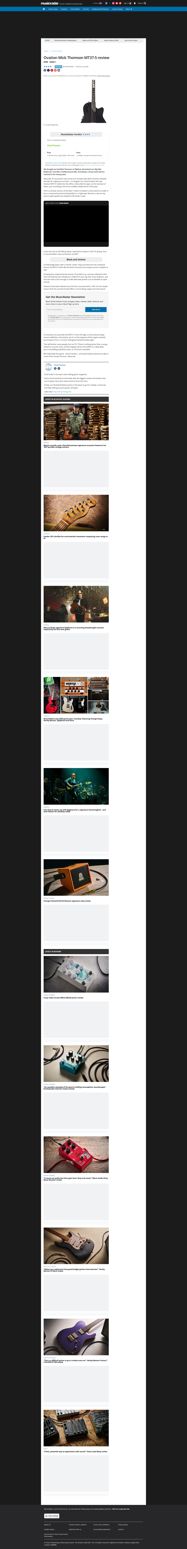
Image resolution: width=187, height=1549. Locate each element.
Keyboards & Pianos (100, 9)
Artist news (53, 9)
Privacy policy (123, 1525)
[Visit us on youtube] (116, 3)
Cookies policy (49, 1529)
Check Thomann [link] (53, 145)
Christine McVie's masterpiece (65, 40)
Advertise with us (75, 1529)
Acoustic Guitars (57, 51)
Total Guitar (69, 66)
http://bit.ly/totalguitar (62, 391)
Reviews (58, 67)
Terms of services (73, 315)
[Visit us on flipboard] (120, 3)
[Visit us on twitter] (110, 3)
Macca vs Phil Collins (90, 40)
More (128, 9)
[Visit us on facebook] (106, 3)
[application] (76, 224)
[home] (44, 8)
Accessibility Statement (102, 1529)
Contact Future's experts (77, 1525)
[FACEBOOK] (56, 368)
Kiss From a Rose (131, 40)
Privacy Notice (55, 317)
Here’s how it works (103, 76)
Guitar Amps (117, 9)
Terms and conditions (101, 1525)
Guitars (64, 9)
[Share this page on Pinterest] (52, 70)
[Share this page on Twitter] (48, 70)
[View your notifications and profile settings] (135, 3)
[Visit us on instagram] (113, 3)
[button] (142, 3)
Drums (86, 9)
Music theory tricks (111, 40)
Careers (121, 1529)
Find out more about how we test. (94, 165)
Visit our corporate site (120, 1509)
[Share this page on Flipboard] (55, 70)
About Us (47, 1525)
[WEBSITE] (59, 368)
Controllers (75, 9)
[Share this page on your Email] (58, 70)
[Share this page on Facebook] (45, 70)
